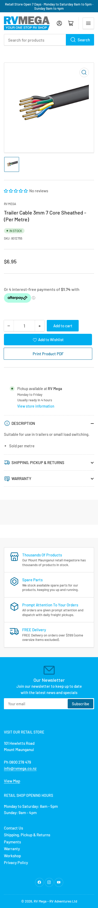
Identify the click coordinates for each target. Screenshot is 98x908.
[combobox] (49, 40)
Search (84, 39)
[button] (16, 190)
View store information (35, 406)
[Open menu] (88, 23)
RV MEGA (10, 204)
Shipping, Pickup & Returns (27, 834)
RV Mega (40, 901)
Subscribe (80, 703)
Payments (12, 841)
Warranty (12, 848)
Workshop (12, 855)
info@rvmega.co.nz (20, 768)
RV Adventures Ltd (63, 901)
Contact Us (13, 828)
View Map (12, 781)
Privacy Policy (16, 862)
